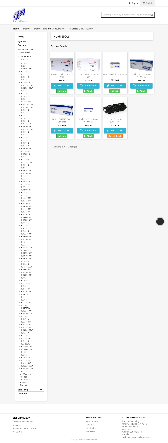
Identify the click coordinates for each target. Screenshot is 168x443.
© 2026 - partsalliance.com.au (84, 439)
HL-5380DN (25, 211)
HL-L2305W (25, 214)
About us (17, 425)
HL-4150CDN (26, 209)
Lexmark (22, 393)
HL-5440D (24, 231)
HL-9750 (24, 187)
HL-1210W (24, 333)
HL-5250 (24, 99)
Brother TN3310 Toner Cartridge (88, 120)
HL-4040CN (25, 181)
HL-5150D (24, 341)
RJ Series (23, 382)
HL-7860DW (25, 101)
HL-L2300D (25, 203)
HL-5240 (24, 79)
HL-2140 (24, 93)
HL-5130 (24, 286)
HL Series (24, 59)
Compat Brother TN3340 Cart (88, 75)
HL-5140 (24, 305)
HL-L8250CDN (26, 275)
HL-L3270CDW (26, 85)
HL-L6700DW (26, 256)
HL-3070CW (25, 96)
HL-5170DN (25, 360)
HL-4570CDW (26, 247)
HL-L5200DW (26, 148)
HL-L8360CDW (26, 88)
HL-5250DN (25, 121)
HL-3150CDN (26, 140)
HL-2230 (24, 195)
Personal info (92, 421)
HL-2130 (24, 335)
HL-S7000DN (25, 151)
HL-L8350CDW (26, 368)
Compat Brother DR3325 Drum (62, 75)
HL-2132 (24, 355)
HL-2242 (24, 245)
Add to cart (62, 85)
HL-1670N (24, 223)
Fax (21, 371)
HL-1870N (24, 261)
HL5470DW (25, 308)
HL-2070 (24, 300)
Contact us (18, 432)
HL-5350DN (25, 184)
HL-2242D (24, 264)
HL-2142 (24, 115)
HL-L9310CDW (26, 129)
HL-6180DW (25, 363)
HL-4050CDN (26, 198)
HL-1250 (24, 90)
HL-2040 (24, 280)
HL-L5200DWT (26, 239)
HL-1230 (24, 352)
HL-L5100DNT (26, 189)
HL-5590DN (25, 132)
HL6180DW (25, 344)
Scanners (24, 385)
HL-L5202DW (26, 258)
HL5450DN (25, 269)
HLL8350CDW (26, 349)
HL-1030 (24, 278)
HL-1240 (24, 71)
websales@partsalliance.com (136, 437)
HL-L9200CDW (26, 107)
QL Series (24, 379)
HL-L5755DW (26, 170)
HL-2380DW (25, 338)
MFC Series (25, 374)
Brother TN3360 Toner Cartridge (141, 75)
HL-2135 (24, 74)
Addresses (90, 431)
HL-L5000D (25, 154)
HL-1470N (24, 192)
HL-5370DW (25, 200)
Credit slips (91, 428)
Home (21, 36)
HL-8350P (24, 145)
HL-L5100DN (25, 126)
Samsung (23, 389)
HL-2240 (24, 66)
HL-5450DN (25, 289)
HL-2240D (24, 225)
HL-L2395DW (26, 327)
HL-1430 (24, 134)
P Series (23, 377)
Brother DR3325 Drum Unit (115, 74)
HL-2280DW (25, 322)
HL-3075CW (25, 118)
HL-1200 (24, 316)
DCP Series (24, 56)
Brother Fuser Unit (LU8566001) (115, 120)
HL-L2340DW (26, 234)
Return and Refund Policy (24, 428)
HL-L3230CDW (26, 366)
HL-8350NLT (25, 123)
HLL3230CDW (26, 346)
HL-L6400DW (26, 217)
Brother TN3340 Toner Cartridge (62, 120)
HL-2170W (24, 159)
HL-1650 (24, 63)
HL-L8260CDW (26, 330)
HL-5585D (24, 110)
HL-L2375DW (26, 311)
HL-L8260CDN (26, 313)
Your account (94, 417)
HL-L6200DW (26, 206)
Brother (22, 45)
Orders (89, 424)
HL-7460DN (25, 82)
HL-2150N (24, 137)
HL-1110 (24, 297)
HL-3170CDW (26, 162)
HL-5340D (24, 165)
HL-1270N (24, 112)
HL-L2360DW (26, 272)
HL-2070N (24, 319)
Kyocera (22, 41)
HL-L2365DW (26, 291)
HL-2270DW (25, 302)
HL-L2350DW (26, 253)
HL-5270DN (25, 143)
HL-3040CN (25, 357)
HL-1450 (24, 176)
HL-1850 (24, 242)
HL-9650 (24, 167)
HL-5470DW (25, 324)
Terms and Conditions (23, 421)
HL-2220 (24, 178)
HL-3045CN (25, 77)
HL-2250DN (25, 283)
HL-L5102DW (26, 68)
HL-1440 (24, 156)
